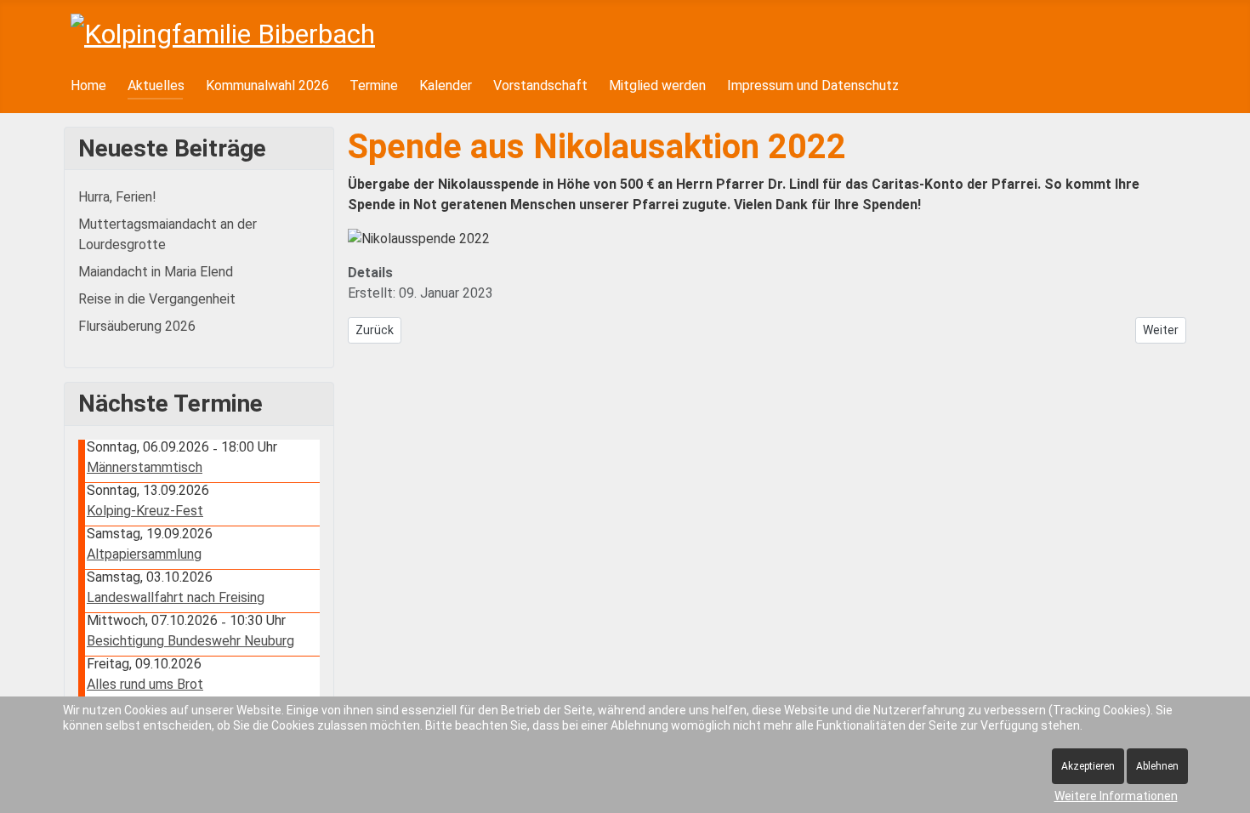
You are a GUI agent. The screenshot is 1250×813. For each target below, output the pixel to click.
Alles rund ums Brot (145, 684)
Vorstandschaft (540, 85)
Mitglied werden (657, 85)
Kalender (445, 85)
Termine (373, 85)
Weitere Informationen (1116, 796)
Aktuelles (156, 85)
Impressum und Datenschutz (813, 85)
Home (88, 85)
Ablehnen (1157, 766)
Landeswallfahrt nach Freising (175, 597)
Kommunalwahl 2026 (267, 85)
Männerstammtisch (144, 467)
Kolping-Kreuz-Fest (145, 511)
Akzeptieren (1088, 766)
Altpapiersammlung (144, 554)
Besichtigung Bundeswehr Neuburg (190, 641)
